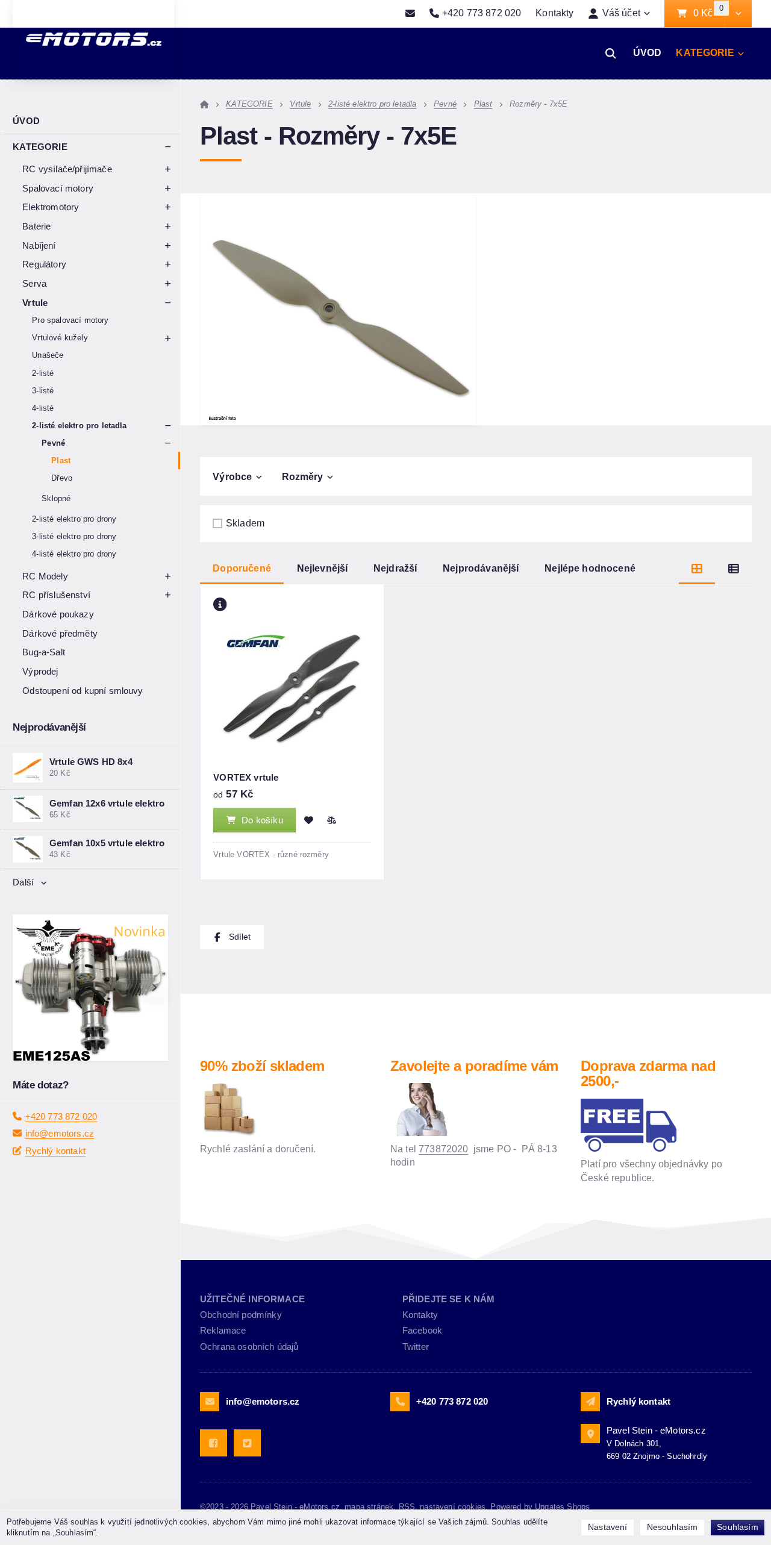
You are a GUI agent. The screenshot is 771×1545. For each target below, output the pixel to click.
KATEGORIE (705, 53)
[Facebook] (213, 1442)
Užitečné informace (252, 1299)
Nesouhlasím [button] (672, 1527)
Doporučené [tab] (242, 568)
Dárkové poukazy (57, 614)
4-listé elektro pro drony (74, 553)
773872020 (443, 1149)
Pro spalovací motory (70, 320)
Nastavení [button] (607, 1527)
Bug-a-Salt (43, 652)
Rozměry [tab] (302, 477)
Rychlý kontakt (55, 1183)
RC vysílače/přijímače (66, 169)
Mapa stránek (369, 1506)
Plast (60, 460)
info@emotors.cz (59, 1166)
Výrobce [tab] (232, 477)
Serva (34, 283)
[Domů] (204, 103)
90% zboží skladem (262, 1066)
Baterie (36, 226)
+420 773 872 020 (61, 1148)
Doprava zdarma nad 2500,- (648, 1074)
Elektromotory (50, 207)
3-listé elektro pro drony (74, 536)
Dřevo (61, 477)
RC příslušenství (56, 595)
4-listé (43, 408)
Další (23, 882)
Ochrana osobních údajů (249, 1346)
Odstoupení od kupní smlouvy (82, 690)
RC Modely (44, 576)
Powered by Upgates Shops (540, 1506)
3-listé (43, 390)
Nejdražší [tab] (395, 568)
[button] (738, 14)
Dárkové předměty (60, 633)
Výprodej (40, 671)
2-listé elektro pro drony (74, 518)
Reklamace (223, 1330)
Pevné (53, 443)
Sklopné (56, 498)
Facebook (422, 1330)
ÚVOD (647, 53)
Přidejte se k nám (448, 1299)
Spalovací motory (57, 188)
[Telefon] (400, 1401)
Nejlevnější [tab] (322, 568)
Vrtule (35, 303)
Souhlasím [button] (737, 1527)
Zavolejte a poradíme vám (474, 1066)
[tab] (697, 568)
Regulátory (44, 264)
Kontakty (554, 13)
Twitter (415, 1346)
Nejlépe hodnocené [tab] (590, 568)
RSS (407, 1506)
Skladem (245, 523)
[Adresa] (590, 1433)
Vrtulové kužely (59, 337)
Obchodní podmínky (241, 1314)
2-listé (43, 373)
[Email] (410, 14)
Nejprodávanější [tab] (481, 568)
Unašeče (47, 355)
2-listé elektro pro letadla (79, 425)
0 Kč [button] (709, 13)
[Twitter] (247, 1442)
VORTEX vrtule (245, 777)
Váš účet (621, 13)
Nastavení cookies (452, 1506)
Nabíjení (38, 245)
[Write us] (590, 1401)
